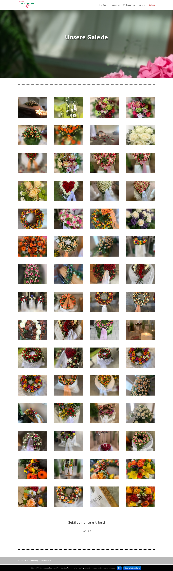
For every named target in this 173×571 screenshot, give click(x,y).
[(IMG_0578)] (32, 423)
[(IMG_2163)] (68, 506)
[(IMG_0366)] (140, 172)
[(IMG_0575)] (68, 395)
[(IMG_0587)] (32, 478)
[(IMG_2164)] (104, 506)
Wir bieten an (129, 5)
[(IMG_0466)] (104, 311)
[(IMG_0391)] (140, 228)
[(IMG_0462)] (104, 284)
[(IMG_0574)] (32, 395)
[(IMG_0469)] (68, 339)
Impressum (46, 560)
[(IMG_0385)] (68, 200)
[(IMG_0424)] (68, 284)
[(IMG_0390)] (104, 228)
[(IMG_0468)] (32, 339)
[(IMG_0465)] (68, 311)
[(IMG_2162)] (32, 506)
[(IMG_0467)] (140, 311)
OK (119, 568)
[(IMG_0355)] (32, 144)
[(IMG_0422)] (140, 256)
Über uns (116, 5)
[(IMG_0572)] (68, 367)
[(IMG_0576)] (104, 395)
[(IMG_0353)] (140, 117)
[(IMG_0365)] (104, 172)
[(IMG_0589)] (68, 478)
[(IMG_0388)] (32, 228)
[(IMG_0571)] (32, 367)
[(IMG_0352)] (104, 117)
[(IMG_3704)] (140, 506)
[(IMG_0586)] (140, 450)
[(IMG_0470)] (104, 339)
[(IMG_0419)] (32, 256)
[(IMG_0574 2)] (140, 367)
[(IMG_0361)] (140, 144)
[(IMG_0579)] (68, 423)
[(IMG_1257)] (140, 478)
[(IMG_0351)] (68, 117)
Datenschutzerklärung (28, 560)
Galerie (152, 5)
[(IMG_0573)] (104, 367)
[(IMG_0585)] (104, 450)
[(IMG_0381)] (32, 200)
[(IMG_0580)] (104, 423)
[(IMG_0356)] (68, 144)
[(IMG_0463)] (140, 284)
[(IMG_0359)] (104, 144)
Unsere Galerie (86, 37)
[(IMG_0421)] (104, 256)
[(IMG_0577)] (140, 395)
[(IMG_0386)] (104, 200)
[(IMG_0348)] (32, 117)
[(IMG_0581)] (140, 423)
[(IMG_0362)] (32, 172)
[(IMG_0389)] (68, 228)
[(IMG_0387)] (140, 200)
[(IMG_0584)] (68, 450)
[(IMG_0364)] (68, 172)
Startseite (103, 5)
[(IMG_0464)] (32, 311)
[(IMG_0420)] (68, 256)
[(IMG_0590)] (104, 478)
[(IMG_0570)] (140, 339)
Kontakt (141, 5)
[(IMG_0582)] (32, 450)
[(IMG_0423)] (32, 284)
